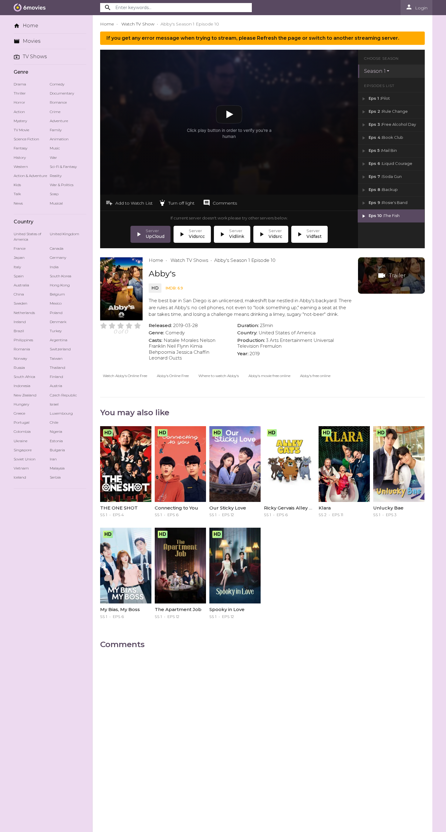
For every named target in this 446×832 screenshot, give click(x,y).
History (20, 157)
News (18, 203)
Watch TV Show (137, 24)
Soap (54, 194)
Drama (20, 84)
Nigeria (56, 431)
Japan (19, 257)
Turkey (56, 331)
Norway (20, 358)
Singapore (23, 450)
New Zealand (25, 395)
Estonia (56, 441)
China (19, 294)
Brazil (19, 331)
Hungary (21, 404)
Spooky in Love (227, 609)
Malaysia (57, 468)
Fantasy (20, 148)
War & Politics (61, 184)
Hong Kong (60, 285)
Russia (19, 367)
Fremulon (271, 346)
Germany (58, 257)
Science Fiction (26, 139)
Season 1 (375, 71)
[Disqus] (262, 731)
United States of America (27, 237)
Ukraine (20, 441)
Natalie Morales (181, 340)
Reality (56, 175)
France (19, 248)
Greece (19, 413)
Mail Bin (379, 151)
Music (55, 148)
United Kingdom (64, 234)
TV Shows (30, 57)
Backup (379, 190)
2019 (255, 353)
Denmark (58, 321)
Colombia (22, 431)
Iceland (20, 477)
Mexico (56, 303)
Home (26, 26)
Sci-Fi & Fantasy (63, 166)
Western (21, 166)
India (54, 267)
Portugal (21, 422)
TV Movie (21, 130)
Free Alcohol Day (388, 125)
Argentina (58, 340)
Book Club (382, 138)
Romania (22, 349)
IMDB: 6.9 (174, 288)
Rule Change (384, 112)
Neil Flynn (178, 346)
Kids (17, 184)
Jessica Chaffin (192, 352)
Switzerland (60, 349)
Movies (27, 41)
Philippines (23, 340)
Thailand (57, 367)
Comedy (57, 84)
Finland (56, 376)
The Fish (380, 216)
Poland (56, 312)
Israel (54, 404)
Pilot (375, 99)
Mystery (20, 121)
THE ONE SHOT (119, 508)
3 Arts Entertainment (289, 340)
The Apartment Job (178, 609)
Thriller (20, 93)
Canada (56, 248)
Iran (53, 459)
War (53, 157)
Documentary (62, 93)
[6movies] (31, 7)
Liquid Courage (386, 164)
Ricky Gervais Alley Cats (291, 508)
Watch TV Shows (188, 260)
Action (19, 111)
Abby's (162, 274)
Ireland (20, 321)
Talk (17, 194)
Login (416, 7)
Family (56, 130)
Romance (58, 102)
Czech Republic (63, 395)
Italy (17, 267)
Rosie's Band (384, 203)
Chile (54, 422)
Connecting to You (176, 508)
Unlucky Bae (388, 508)
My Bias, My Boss (120, 609)
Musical (56, 203)
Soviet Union (24, 459)
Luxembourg (61, 413)
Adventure (59, 121)
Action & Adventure (30, 175)
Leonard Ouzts (165, 358)
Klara (325, 508)
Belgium (57, 294)
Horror (19, 102)
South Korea (60, 276)
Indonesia (22, 385)
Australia (21, 285)
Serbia (55, 477)
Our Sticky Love (227, 508)
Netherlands (24, 312)
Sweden (20, 303)
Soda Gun (381, 177)
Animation (59, 139)
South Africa (24, 376)
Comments (220, 202)
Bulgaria (57, 450)
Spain (19, 276)
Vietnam (21, 468)
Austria (56, 385)
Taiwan (56, 358)
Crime (55, 111)
